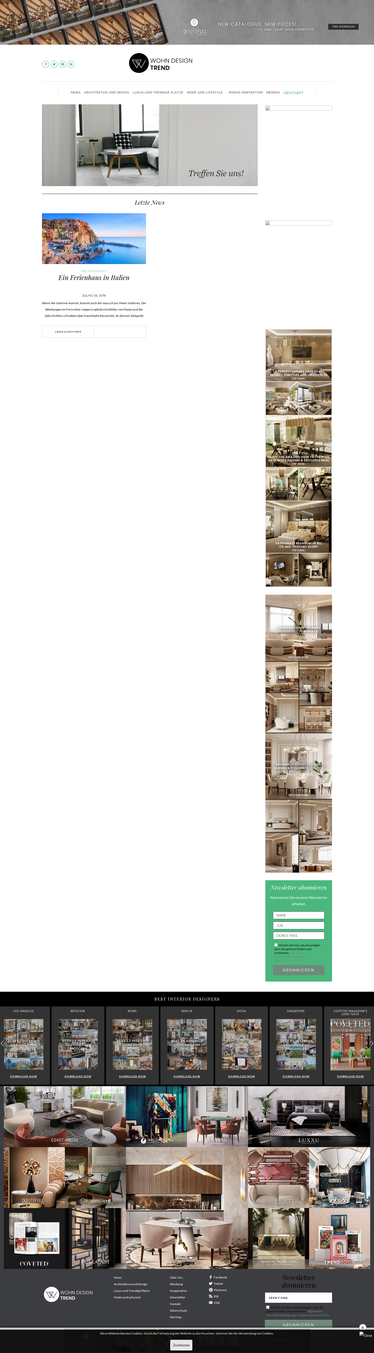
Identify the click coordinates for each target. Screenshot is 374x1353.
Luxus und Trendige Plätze (132, 1291)
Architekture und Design (130, 1284)
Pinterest (220, 1290)
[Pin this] (128, 332)
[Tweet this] (120, 332)
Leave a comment (68, 331)
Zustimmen (181, 1345)
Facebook (220, 1277)
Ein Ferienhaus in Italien (94, 277)
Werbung (176, 1284)
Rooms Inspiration (246, 92)
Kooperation (178, 1291)
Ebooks (273, 92)
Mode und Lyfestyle (127, 1297)
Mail (217, 1303)
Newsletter (177, 1297)
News (76, 92)
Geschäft (293, 93)
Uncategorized (94, 271)
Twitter (218, 1283)
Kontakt (175, 1304)
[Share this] (112, 332)
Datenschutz (178, 1310)
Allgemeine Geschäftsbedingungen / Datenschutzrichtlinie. (291, 956)
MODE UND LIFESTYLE (205, 92)
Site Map (175, 1317)
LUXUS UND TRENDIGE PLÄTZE (158, 92)
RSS (216, 1296)
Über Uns (176, 1277)
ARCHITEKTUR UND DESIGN (106, 92)
